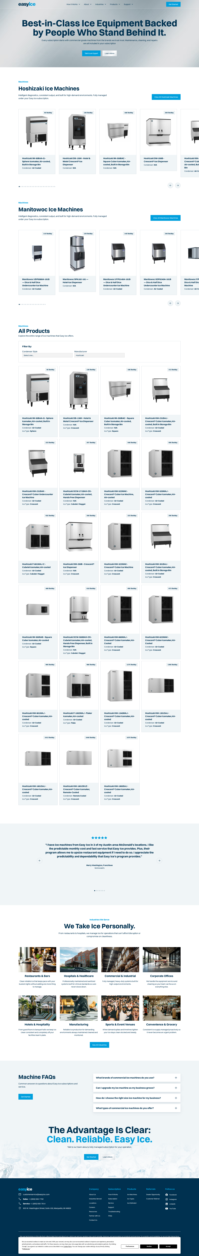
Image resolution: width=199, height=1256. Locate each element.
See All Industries (99, 1045)
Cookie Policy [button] (67, 1246)
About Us (92, 1194)
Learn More (109, 53)
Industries (99, 4)
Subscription (112, 1199)
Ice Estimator (132, 1203)
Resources (93, 1212)
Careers (92, 1207)
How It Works (113, 1194)
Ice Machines (132, 1194)
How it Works (72, 4)
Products (113, 4)
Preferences (130, 1246)
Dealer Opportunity (153, 1194)
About (86, 4)
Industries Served (95, 1199)
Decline (149, 1246)
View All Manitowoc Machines (165, 218)
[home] (26, 4)
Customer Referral (152, 1199)
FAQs (110, 1216)
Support (127, 4)
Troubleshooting (114, 1212)
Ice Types (130, 1199)
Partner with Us (94, 1216)
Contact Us (93, 1220)
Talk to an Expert (91, 53)
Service (111, 1203)
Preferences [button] (26, 1249)
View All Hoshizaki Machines (166, 97)
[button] (73, 4)
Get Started (173, 4)
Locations (92, 1203)
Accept (168, 1246)
